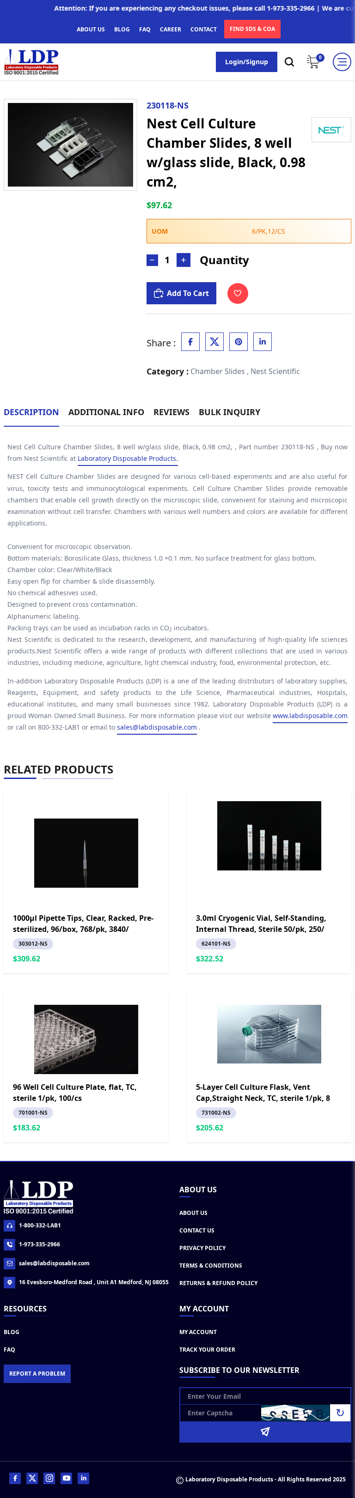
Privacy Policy (202, 1248)
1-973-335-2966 (39, 1244)
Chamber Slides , (219, 371)
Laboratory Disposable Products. (128, 458)
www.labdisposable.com (310, 715)
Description (31, 411)
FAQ (145, 29)
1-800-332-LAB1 (40, 1225)
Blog (11, 1332)
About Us (193, 1213)
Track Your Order (207, 1349)
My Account (198, 1332)
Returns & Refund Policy (218, 1283)
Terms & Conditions (210, 1265)
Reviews (171, 411)
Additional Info (106, 411)
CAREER (170, 29)
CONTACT (203, 29)
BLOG (122, 29)
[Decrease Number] (152, 260)
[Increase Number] (183, 260)
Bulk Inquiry (229, 411)
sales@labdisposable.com (157, 727)
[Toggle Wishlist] (237, 293)
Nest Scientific (275, 371)
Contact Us (196, 1230)
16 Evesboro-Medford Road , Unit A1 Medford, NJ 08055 (94, 1282)
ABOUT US (91, 29)
